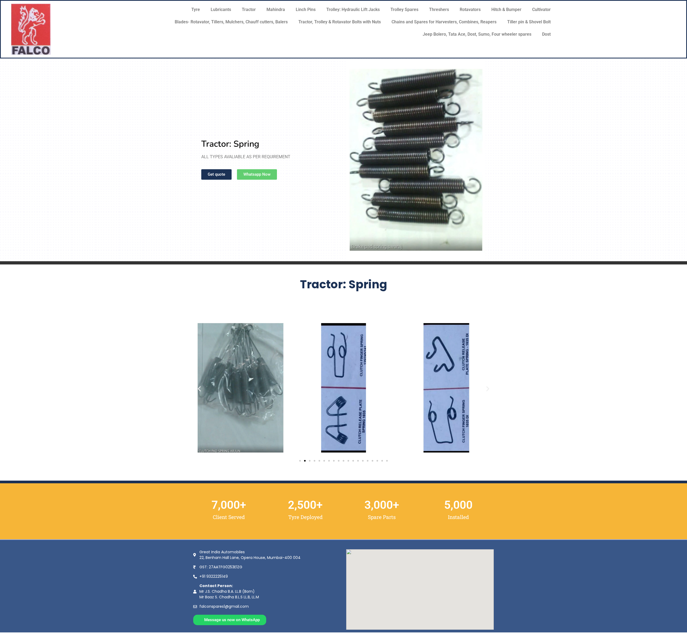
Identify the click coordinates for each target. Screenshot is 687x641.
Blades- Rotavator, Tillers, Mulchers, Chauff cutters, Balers (231, 21)
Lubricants (221, 9)
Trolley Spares (404, 9)
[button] (199, 388)
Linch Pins (306, 9)
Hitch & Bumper (506, 9)
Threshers (439, 9)
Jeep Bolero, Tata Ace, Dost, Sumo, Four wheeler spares (477, 34)
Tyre (195, 9)
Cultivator (541, 9)
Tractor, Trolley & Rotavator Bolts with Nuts (339, 21)
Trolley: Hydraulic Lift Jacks (353, 9)
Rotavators (470, 9)
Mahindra (275, 9)
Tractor (249, 9)
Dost (546, 34)
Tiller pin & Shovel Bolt (529, 21)
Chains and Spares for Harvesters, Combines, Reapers (444, 21)
